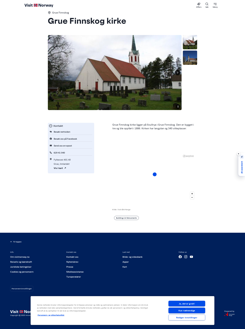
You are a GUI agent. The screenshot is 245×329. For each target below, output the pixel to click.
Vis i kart (58, 167)
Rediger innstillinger (186, 317)
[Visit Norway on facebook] (180, 256)
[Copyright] (178, 106)
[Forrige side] (52, 72)
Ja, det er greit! (187, 303)
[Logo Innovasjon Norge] (229, 314)
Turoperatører (73, 276)
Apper (125, 261)
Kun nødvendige (187, 310)
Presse (69, 266)
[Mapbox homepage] (188, 156)
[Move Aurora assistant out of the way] (238, 153)
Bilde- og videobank (132, 256)
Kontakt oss (72, 256)
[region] (154, 176)
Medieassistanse (75, 271)
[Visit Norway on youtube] (191, 256)
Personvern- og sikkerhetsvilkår (51, 315)
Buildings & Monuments (126, 218)
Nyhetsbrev (72, 261)
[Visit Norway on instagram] (185, 256)
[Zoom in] (192, 194)
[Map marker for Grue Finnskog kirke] (155, 174)
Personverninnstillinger (22, 288)
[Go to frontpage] (43, 5)
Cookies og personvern (21, 271)
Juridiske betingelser (21, 266)
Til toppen (17, 241)
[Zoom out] (192, 197)
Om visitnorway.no (19, 256)
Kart (124, 266)
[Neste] (177, 72)
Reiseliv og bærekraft (21, 261)
